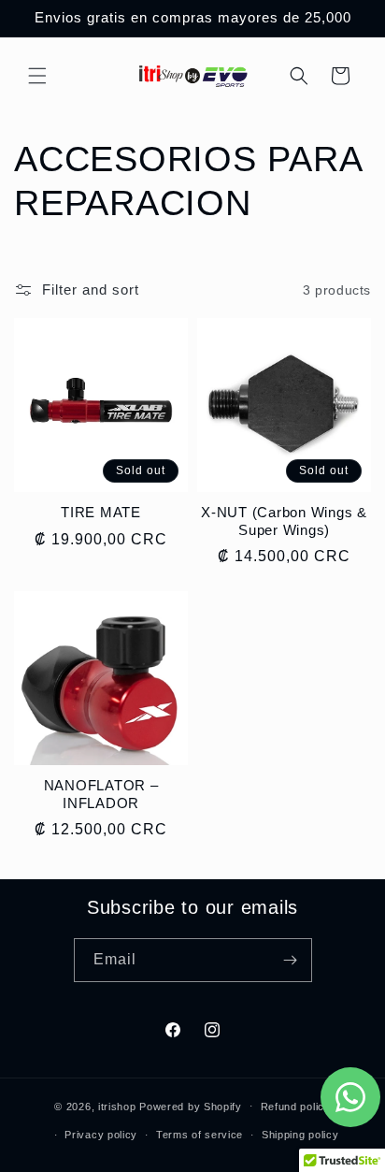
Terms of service (199, 1134)
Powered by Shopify (190, 1105)
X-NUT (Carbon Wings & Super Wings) (284, 521)
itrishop (117, 1105)
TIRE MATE (101, 512)
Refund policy (296, 1106)
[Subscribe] (290, 960)
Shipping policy (300, 1134)
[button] (37, 75)
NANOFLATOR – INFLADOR (101, 794)
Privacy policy (100, 1134)
